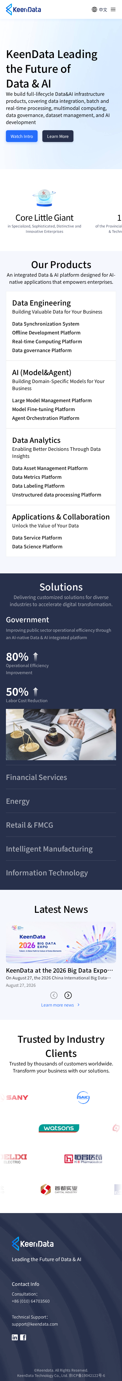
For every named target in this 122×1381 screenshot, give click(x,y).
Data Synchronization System (45, 323)
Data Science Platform (37, 546)
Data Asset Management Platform (50, 467)
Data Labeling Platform (38, 485)
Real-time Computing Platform (47, 341)
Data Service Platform (37, 537)
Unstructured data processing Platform (56, 494)
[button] (61, 619)
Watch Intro (22, 136)
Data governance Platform (42, 350)
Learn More (58, 136)
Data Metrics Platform (37, 476)
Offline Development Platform (46, 332)
